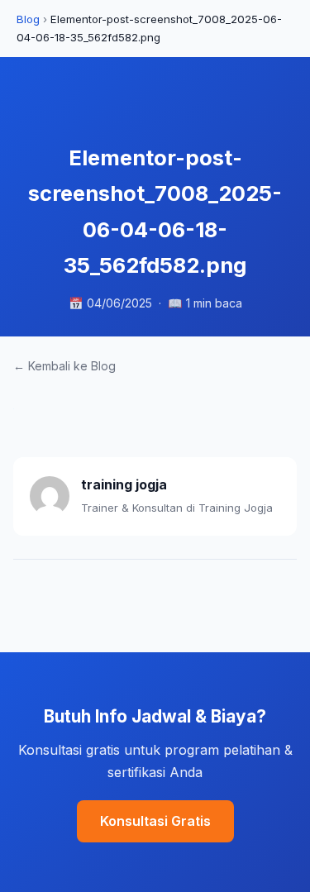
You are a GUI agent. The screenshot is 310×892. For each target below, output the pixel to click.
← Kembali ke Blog (64, 366)
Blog (28, 19)
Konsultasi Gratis (155, 821)
